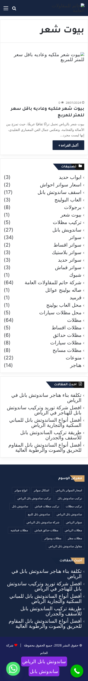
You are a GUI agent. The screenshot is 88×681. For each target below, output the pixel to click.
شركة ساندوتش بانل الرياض (43, 522)
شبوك (75, 275)
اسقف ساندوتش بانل (59, 192)
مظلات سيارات (65, 342)
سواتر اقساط (67, 245)
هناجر (75, 365)
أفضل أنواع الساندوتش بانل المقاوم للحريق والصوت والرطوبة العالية (44, 447)
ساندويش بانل (66, 229)
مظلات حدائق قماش (46, 530)
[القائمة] (6, 9)
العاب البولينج (67, 199)
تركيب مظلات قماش (47, 506)
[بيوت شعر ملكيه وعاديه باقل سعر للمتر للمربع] (44, 75)
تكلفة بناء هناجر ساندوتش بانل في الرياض (46, 397)
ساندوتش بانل (20, 506)
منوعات (73, 357)
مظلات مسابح (67, 350)
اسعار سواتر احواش (60, 184)
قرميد (75, 297)
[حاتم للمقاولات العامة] (65, 8)
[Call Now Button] (76, 671)
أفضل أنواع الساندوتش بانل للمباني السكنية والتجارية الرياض (45, 422)
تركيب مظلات (67, 222)
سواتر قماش (68, 267)
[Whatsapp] (13, 668)
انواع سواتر (21, 490)
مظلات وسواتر (52, 538)
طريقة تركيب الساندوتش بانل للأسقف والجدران (50, 435)
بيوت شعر (71, 214)
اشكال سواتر (41, 490)
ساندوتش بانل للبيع (39, 514)
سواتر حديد (69, 260)
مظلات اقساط (66, 327)
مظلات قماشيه (19, 530)
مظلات (74, 320)
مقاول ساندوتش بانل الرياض (65, 546)
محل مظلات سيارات (60, 312)
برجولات (72, 207)
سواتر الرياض (74, 522)
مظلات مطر (75, 538)
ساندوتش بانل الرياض (69, 514)
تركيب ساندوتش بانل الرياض (34, 498)
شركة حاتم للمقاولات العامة (53, 282)
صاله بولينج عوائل (63, 290)
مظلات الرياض (73, 530)
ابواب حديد (70, 177)
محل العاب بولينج (63, 305)
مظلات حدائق (67, 335)
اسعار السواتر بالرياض (69, 490)
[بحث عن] (14, 9)
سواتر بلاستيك (66, 252)
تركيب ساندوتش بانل (69, 498)
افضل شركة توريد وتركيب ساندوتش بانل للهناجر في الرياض (44, 410)
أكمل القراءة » (68, 145)
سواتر (75, 237)
